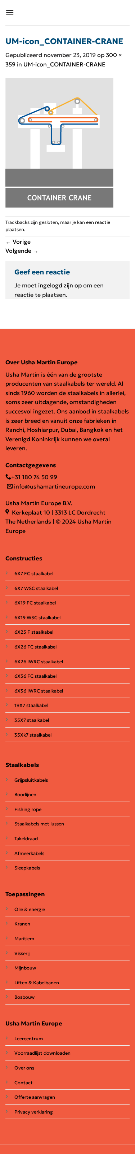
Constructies (23, 558)
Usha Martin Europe (33, 1023)
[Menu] (9, 12)
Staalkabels (22, 764)
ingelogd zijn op (60, 285)
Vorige (18, 241)
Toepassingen (25, 894)
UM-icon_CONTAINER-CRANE (64, 64)
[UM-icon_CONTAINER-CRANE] (59, 142)
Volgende (22, 250)
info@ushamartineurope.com (54, 486)
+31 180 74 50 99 (34, 477)
